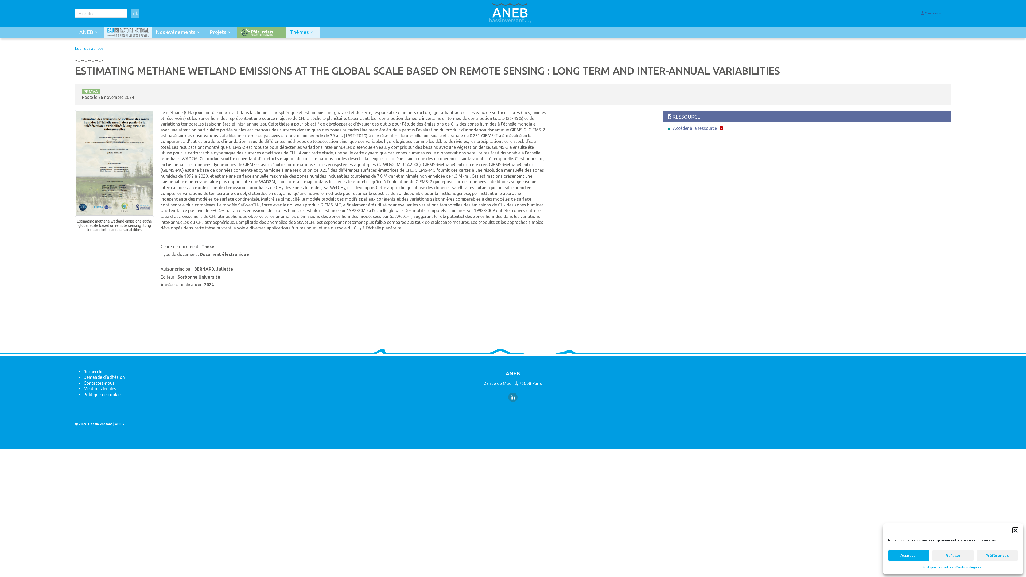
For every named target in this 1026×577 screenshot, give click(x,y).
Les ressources (89, 48)
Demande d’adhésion (104, 377)
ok (135, 13)
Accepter (908, 555)
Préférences (997, 555)
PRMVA (91, 91)
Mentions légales (968, 567)
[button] (1015, 530)
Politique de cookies (938, 567)
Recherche (93, 371)
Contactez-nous (99, 383)
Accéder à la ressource (695, 128)
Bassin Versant (100, 424)
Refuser (953, 555)
